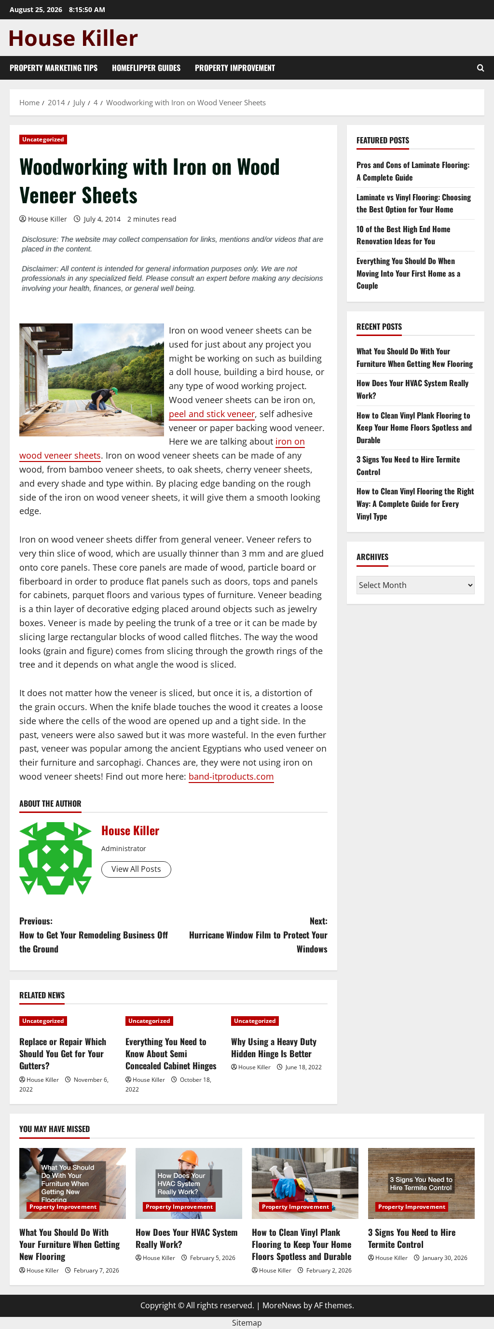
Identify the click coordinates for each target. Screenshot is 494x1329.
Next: (258, 934)
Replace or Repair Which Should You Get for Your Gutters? (62, 1053)
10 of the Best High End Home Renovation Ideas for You (404, 235)
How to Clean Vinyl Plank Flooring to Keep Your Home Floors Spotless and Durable (414, 427)
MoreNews (282, 1305)
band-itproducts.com (231, 776)
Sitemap (247, 1322)
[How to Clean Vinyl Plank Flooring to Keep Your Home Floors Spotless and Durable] (305, 1183)
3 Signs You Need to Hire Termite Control (411, 1238)
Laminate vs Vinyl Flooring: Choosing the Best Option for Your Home (414, 203)
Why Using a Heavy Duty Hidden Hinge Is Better (273, 1047)
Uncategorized (43, 139)
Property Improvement (235, 67)
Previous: (93, 934)
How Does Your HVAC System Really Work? (187, 1238)
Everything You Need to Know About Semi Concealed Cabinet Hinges (171, 1053)
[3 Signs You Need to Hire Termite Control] (421, 1183)
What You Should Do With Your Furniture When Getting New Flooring (415, 357)
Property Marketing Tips (53, 67)
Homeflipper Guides (146, 67)
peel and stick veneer (212, 414)
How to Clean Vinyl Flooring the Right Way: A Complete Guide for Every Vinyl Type (415, 503)
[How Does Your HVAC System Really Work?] (189, 1183)
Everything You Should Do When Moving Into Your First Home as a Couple (408, 273)
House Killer (47, 219)
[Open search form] (480, 67)
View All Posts (136, 869)
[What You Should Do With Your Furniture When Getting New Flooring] (72, 1183)
